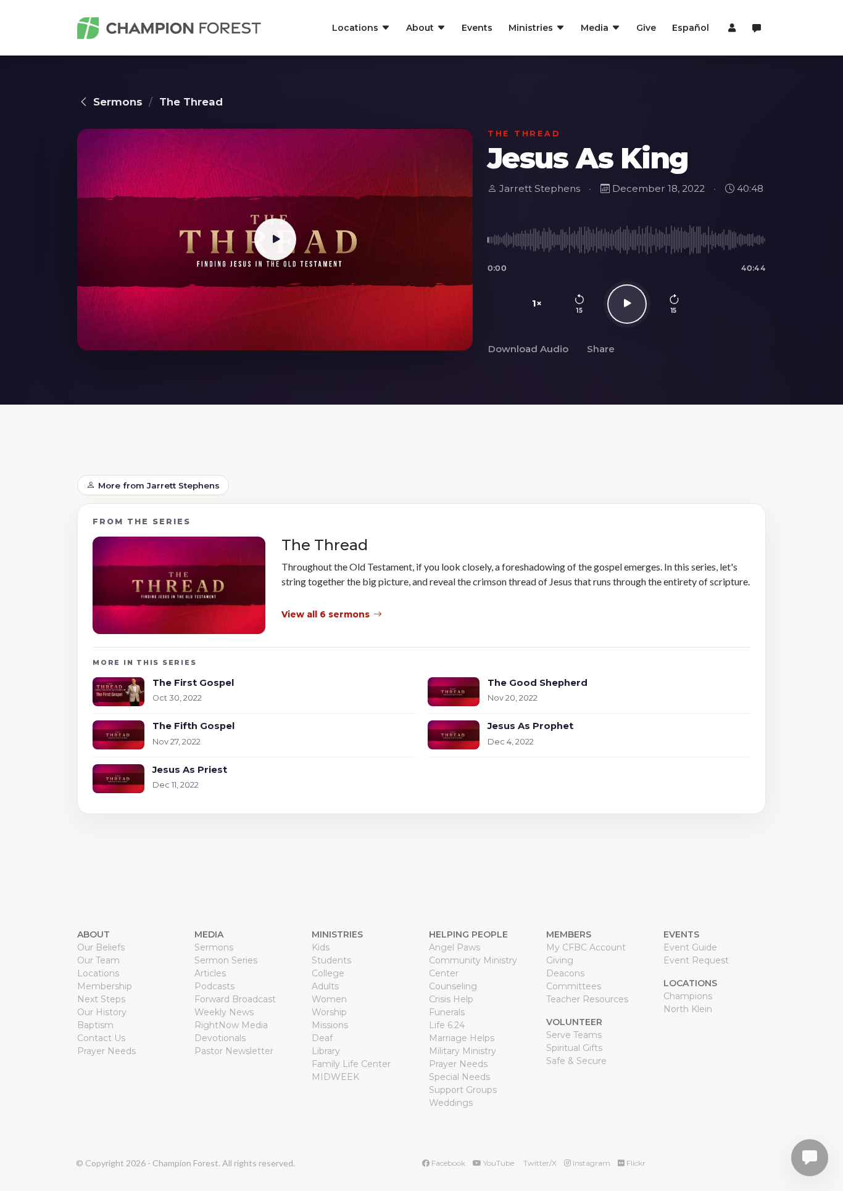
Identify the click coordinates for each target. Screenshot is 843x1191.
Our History (102, 1012)
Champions (687, 996)
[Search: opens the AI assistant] (756, 28)
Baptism (95, 1025)
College (328, 973)
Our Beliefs (101, 947)
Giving (559, 960)
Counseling (453, 986)
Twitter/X (539, 1163)
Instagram (590, 1163)
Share (601, 349)
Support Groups (463, 1089)
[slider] (627, 240)
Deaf (322, 1038)
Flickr (635, 1163)
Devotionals (220, 1038)
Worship (329, 1012)
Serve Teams (574, 1035)
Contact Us (101, 1038)
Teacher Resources (587, 999)
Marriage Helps (461, 1038)
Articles (210, 973)
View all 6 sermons (325, 614)
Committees (573, 986)
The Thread (191, 102)
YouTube (497, 1163)
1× (537, 303)
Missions (330, 1025)
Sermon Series (225, 960)
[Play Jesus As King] (275, 239)
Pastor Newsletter (233, 1051)
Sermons (118, 102)
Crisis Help (451, 999)
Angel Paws (454, 947)
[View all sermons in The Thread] (179, 585)
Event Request (696, 960)
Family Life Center (351, 1063)
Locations (98, 973)
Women (329, 999)
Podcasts (214, 986)
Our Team (98, 960)
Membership (104, 986)
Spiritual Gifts (574, 1047)
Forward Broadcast (235, 999)
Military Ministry (462, 1051)
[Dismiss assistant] (825, 1138)
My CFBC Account (586, 947)
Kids (321, 947)
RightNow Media (231, 1025)
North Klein (687, 1009)
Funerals (447, 1012)
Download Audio (528, 349)
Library (326, 1051)
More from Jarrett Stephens (159, 485)
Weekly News (224, 1012)
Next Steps (101, 999)
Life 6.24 (447, 1025)
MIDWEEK (335, 1076)
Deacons (565, 973)
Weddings (451, 1102)
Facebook (447, 1163)
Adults (325, 986)
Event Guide (690, 947)
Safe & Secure (576, 1060)
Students (331, 960)
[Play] (627, 304)
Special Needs (459, 1076)
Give (646, 27)
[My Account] (730, 27)
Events (477, 27)
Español (690, 27)
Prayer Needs (106, 1051)
